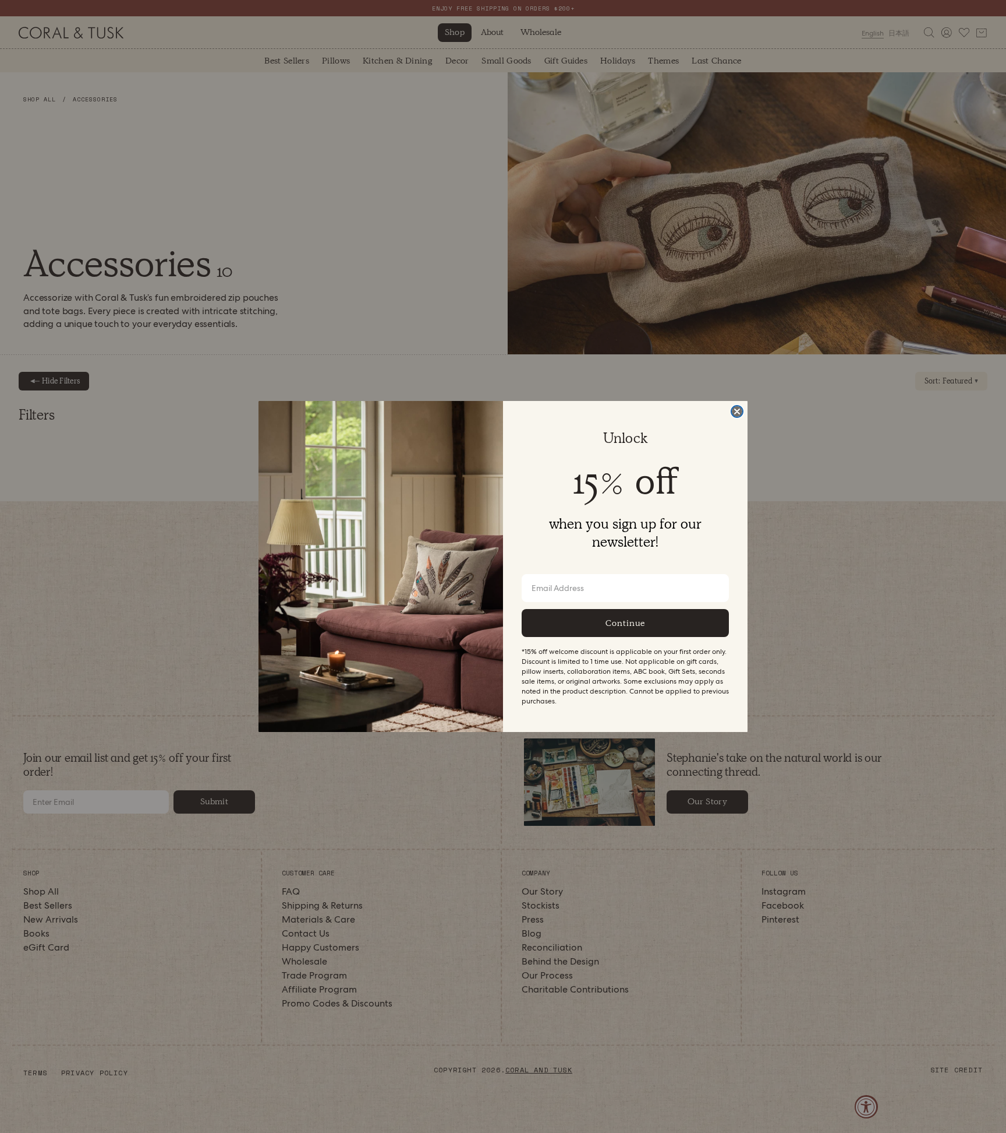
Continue (625, 623)
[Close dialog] (737, 411)
